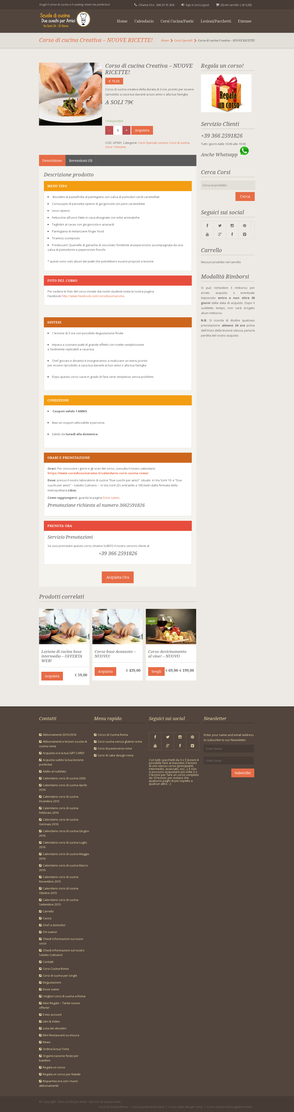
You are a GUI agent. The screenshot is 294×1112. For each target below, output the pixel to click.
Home (122, 21)
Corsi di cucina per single (60, 975)
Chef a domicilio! (54, 925)
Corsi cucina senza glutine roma (120, 741)
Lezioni (163, 143)
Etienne (245, 21)
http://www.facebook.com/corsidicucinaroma (93, 296)
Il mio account (52, 1014)
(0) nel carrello (229, 5)
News (47, 1042)
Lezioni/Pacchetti (216, 21)
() (247, 5)
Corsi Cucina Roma (56, 969)
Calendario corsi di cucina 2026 (64, 778)
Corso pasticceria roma (148, 1107)
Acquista (142, 130)
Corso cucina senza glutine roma (229, 1107)
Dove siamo (111, 498)
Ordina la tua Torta (56, 1049)
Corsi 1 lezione (115, 147)
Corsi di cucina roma (107, 1102)
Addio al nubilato (54, 771)
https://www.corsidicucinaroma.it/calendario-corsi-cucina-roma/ (98, 473)
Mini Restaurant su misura (61, 1035)
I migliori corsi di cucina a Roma (64, 996)
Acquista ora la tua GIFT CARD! (63, 753)
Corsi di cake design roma (115, 755)
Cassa (47, 918)
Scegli (156, 671)
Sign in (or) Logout (197, 5)
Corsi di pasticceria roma (115, 748)
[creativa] (70, 94)
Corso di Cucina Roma (113, 735)
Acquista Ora (117, 577)
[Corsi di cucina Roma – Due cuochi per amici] (68, 20)
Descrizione (52, 161)
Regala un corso (54, 1067)
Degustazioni (52, 982)
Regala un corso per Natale (62, 1074)
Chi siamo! (50, 932)
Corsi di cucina (179, 143)
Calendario (144, 21)
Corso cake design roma (185, 1107)
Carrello (48, 911)
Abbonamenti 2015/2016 (59, 735)
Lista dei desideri (54, 1028)
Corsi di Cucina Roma (113, 1107)
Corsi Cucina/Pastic (177, 21)
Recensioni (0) (80, 161)
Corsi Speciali (183, 40)
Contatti (48, 962)
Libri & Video (51, 1021)
